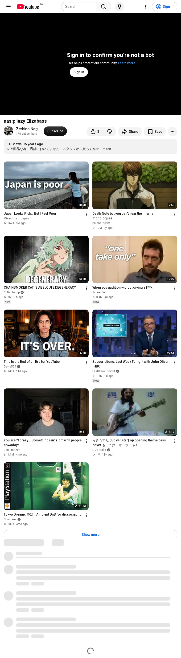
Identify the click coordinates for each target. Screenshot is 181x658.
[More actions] (172, 131)
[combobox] (80, 6)
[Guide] (8, 6)
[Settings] (145, 6)
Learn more (126, 63)
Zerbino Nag (27, 129)
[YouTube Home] (27, 6)
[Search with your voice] (119, 6)
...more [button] (105, 149)
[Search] (103, 6)
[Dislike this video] (109, 131)
